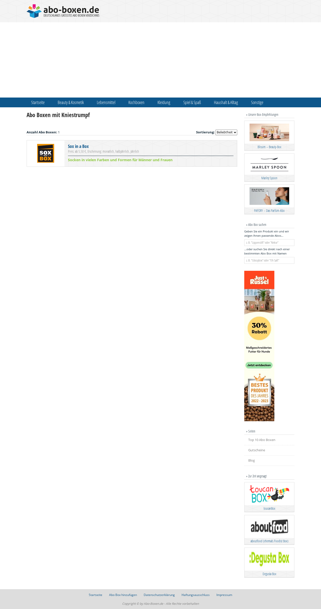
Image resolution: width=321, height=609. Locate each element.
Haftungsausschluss (196, 595)
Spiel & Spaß (192, 102)
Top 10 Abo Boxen (261, 440)
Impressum (224, 595)
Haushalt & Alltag (226, 102)
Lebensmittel (106, 102)
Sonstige (257, 102)
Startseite (38, 102)
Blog (251, 460)
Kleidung (163, 102)
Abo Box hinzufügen (123, 595)
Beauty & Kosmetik (71, 102)
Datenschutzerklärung (159, 595)
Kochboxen (136, 102)
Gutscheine (256, 450)
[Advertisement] (160, 60)
